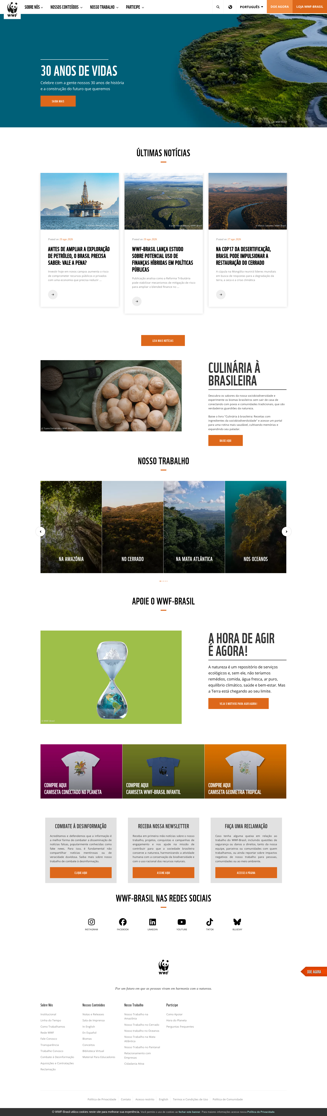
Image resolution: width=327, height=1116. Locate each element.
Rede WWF (47, 1032)
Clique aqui (81, 873)
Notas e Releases (93, 1014)
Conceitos (89, 1045)
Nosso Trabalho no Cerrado (141, 1024)
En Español (90, 1032)
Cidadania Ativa (134, 1063)
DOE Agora (280, 7)
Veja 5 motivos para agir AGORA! (238, 703)
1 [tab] (160, 581)
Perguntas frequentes (180, 1026)
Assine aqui (163, 873)
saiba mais (58, 101)
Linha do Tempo (50, 1020)
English (163, 1099)
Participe (133, 6)
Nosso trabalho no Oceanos (141, 1030)
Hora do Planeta (176, 1020)
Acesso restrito (144, 1099)
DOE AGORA (314, 971)
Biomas (87, 1038)
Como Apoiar (174, 1014)
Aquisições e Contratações (57, 1063)
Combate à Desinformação (57, 1057)
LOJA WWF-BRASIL (309, 7)
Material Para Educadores (99, 1057)
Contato (126, 1099)
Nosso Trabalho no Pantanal (142, 1047)
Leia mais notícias (163, 340)
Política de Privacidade (260, 1112)
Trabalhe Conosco (51, 1051)
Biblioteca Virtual (93, 1051)
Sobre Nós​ (32, 6)
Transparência (49, 1045)
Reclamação (48, 1069)
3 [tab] (163, 581)
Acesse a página (246, 873)
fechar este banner (189, 1112)
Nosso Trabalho (102, 6)
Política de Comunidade (228, 1099)
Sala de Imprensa (94, 1020)
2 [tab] (161, 581)
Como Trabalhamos (52, 1026)
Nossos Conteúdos (65, 6)
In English (89, 1026)
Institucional (48, 1014)
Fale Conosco (48, 1038)
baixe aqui (225, 440)
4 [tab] (165, 581)
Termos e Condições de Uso (190, 1099)
